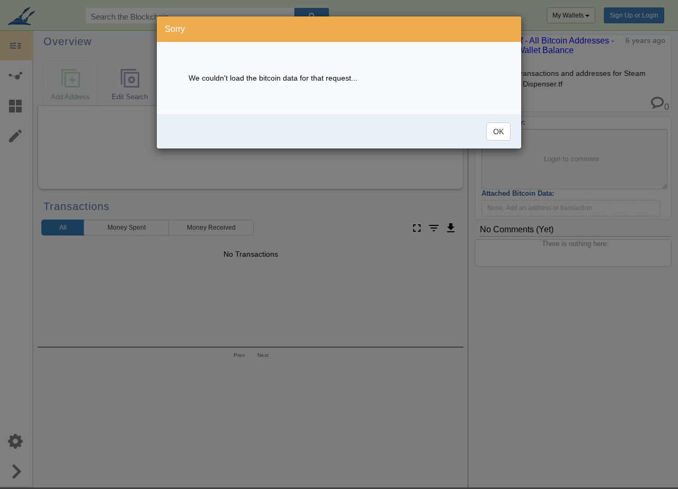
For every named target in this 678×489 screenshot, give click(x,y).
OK (498, 131)
